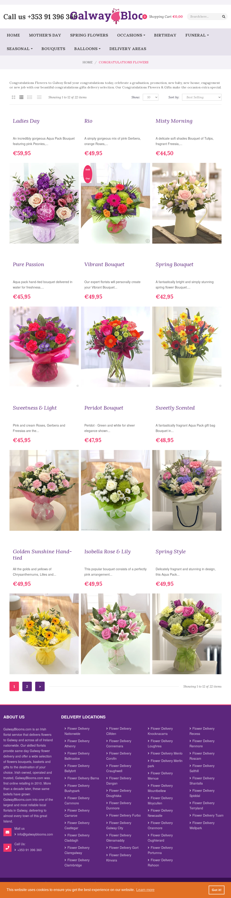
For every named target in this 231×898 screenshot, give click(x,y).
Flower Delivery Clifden (118, 731)
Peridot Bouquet (103, 408)
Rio (88, 121)
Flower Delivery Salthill (202, 768)
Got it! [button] (217, 890)
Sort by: (174, 97)
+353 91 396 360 (53, 16)
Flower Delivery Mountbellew (160, 788)
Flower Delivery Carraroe (77, 813)
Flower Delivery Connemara (118, 743)
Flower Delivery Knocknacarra (160, 731)
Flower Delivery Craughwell (118, 768)
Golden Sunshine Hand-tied (42, 554)
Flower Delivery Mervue (160, 775)
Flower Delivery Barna (83, 778)
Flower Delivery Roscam (202, 756)
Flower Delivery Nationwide (77, 731)
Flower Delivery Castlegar (77, 825)
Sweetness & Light (35, 408)
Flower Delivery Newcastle (160, 813)
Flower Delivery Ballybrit (77, 768)
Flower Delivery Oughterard (160, 838)
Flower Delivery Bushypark (77, 788)
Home (87, 62)
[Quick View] (72, 236)
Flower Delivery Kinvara (118, 857)
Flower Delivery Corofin (118, 756)
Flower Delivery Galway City (118, 825)
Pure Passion (28, 264)
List (39, 97)
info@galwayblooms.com (35, 834)
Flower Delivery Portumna (160, 850)
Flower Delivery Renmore (202, 743)
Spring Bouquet (175, 264)
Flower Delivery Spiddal (202, 793)
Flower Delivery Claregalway (77, 850)
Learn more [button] (145, 890)
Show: (136, 97)
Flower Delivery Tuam (208, 815)
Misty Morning (174, 121)
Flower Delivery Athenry (77, 743)
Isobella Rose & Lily (107, 551)
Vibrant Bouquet (104, 264)
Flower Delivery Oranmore (160, 825)
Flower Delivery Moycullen (160, 800)
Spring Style (171, 551)
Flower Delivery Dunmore (118, 805)
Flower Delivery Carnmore (77, 800)
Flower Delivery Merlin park (165, 763)
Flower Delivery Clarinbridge (77, 862)
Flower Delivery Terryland (202, 805)
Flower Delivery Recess (202, 731)
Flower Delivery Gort (124, 847)
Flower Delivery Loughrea (160, 743)
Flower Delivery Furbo (125, 815)
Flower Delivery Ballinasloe (77, 756)
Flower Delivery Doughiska (118, 793)
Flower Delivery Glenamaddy (118, 838)
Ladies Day (26, 121)
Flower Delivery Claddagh (77, 838)
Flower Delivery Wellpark (202, 825)
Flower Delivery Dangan (118, 780)
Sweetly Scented (175, 408)
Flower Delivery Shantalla (202, 780)
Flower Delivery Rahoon (160, 862)
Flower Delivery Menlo (166, 753)
